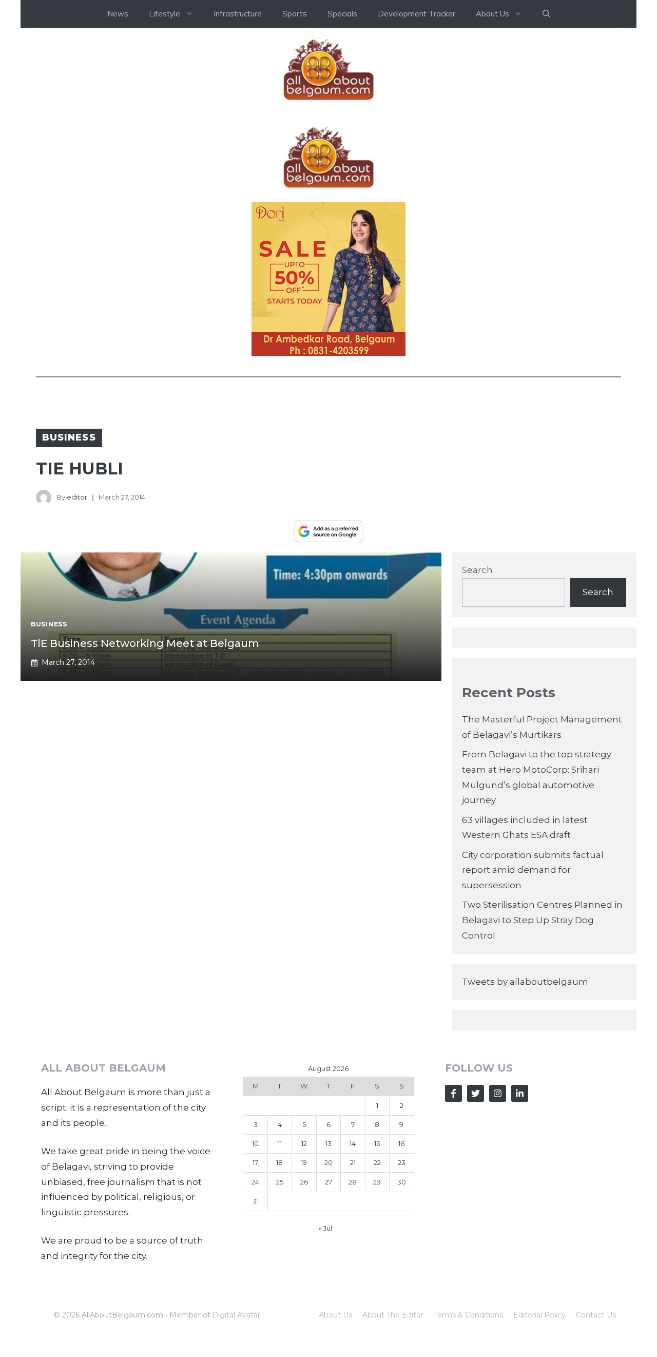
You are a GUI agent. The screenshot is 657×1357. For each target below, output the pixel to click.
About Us (335, 1315)
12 (304, 1143)
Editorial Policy (539, 1315)
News (117, 13)
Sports (294, 13)
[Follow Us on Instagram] (497, 1093)
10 (255, 1143)
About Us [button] (492, 13)
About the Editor (392, 1315)
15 (377, 1143)
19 (304, 1162)
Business (69, 437)
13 (328, 1143)
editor (77, 497)
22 (377, 1162)
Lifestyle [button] (164, 13)
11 (280, 1143)
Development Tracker (416, 13)
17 (255, 1162)
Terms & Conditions (468, 1315)
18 (279, 1162)
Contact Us (596, 1315)
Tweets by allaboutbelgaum (525, 982)
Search (477, 570)
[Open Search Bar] (546, 14)
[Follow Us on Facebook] (453, 1093)
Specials (342, 13)
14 (353, 1143)
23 (401, 1162)
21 (353, 1162)
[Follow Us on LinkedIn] (519, 1093)
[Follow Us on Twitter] (475, 1093)
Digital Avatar (236, 1315)
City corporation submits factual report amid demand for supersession (533, 870)
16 (401, 1143)
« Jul (325, 1228)
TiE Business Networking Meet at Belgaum (145, 643)
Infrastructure (238, 13)
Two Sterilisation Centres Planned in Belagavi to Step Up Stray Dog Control (542, 920)
